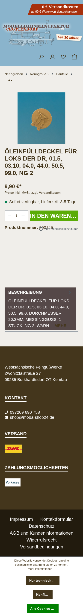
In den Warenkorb (54, 216)
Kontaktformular (56, 519)
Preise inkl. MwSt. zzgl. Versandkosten (33, 192)
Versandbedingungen (41, 546)
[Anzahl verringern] (9, 216)
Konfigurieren (44, 594)
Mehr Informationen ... (41, 569)
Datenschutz (41, 526)
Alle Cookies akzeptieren (44, 608)
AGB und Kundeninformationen (41, 533)
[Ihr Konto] (52, 57)
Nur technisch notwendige (44, 580)
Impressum (21, 519)
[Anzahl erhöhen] (23, 216)
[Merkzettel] (63, 57)
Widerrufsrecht (42, 539)
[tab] (40, 308)
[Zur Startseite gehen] (41, 33)
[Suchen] (41, 57)
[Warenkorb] (74, 57)
